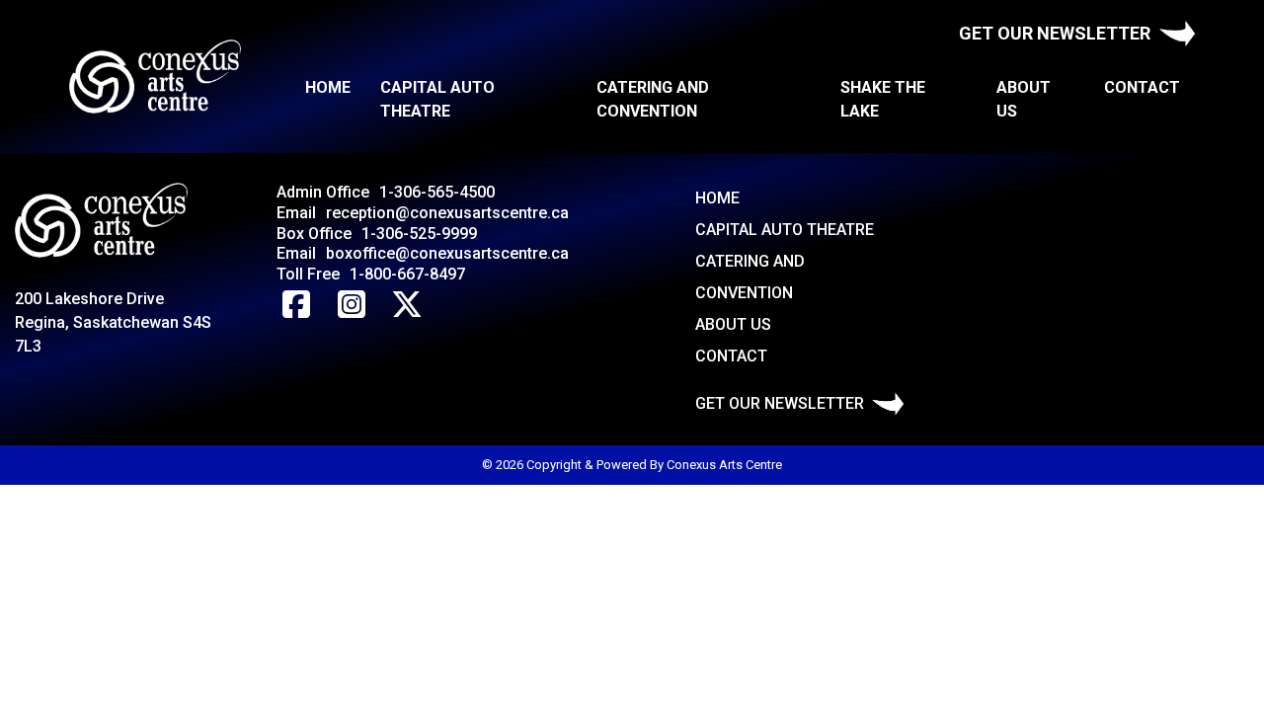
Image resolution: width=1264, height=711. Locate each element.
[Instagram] (351, 305)
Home (328, 87)
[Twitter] (407, 305)
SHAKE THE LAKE (882, 99)
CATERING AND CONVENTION (652, 99)
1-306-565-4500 (437, 192)
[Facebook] (296, 305)
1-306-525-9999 (419, 233)
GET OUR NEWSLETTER (1054, 33)
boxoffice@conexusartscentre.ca (447, 253)
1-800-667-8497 (407, 274)
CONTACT (1142, 87)
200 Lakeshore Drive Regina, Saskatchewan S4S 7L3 (113, 322)
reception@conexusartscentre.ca (447, 212)
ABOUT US (1023, 99)
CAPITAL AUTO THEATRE (437, 99)
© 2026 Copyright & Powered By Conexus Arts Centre (632, 464)
